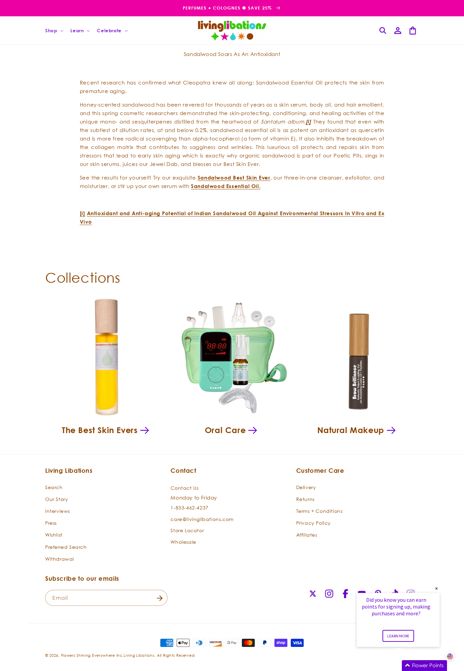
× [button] (436, 588)
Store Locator (187, 530)
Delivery (306, 487)
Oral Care (225, 430)
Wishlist (54, 535)
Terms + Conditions (319, 511)
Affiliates (306, 535)
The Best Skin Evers (100, 430)
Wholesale (183, 541)
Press (51, 522)
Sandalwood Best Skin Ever (234, 177)
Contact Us (184, 487)
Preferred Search (66, 546)
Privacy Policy (313, 522)
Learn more (398, 635)
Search (54, 487)
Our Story (56, 499)
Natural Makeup (350, 430)
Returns (305, 499)
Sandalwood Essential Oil (225, 186)
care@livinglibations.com (202, 519)
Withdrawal (59, 558)
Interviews (57, 511)
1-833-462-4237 (189, 507)
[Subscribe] (159, 598)
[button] (53, 30)
